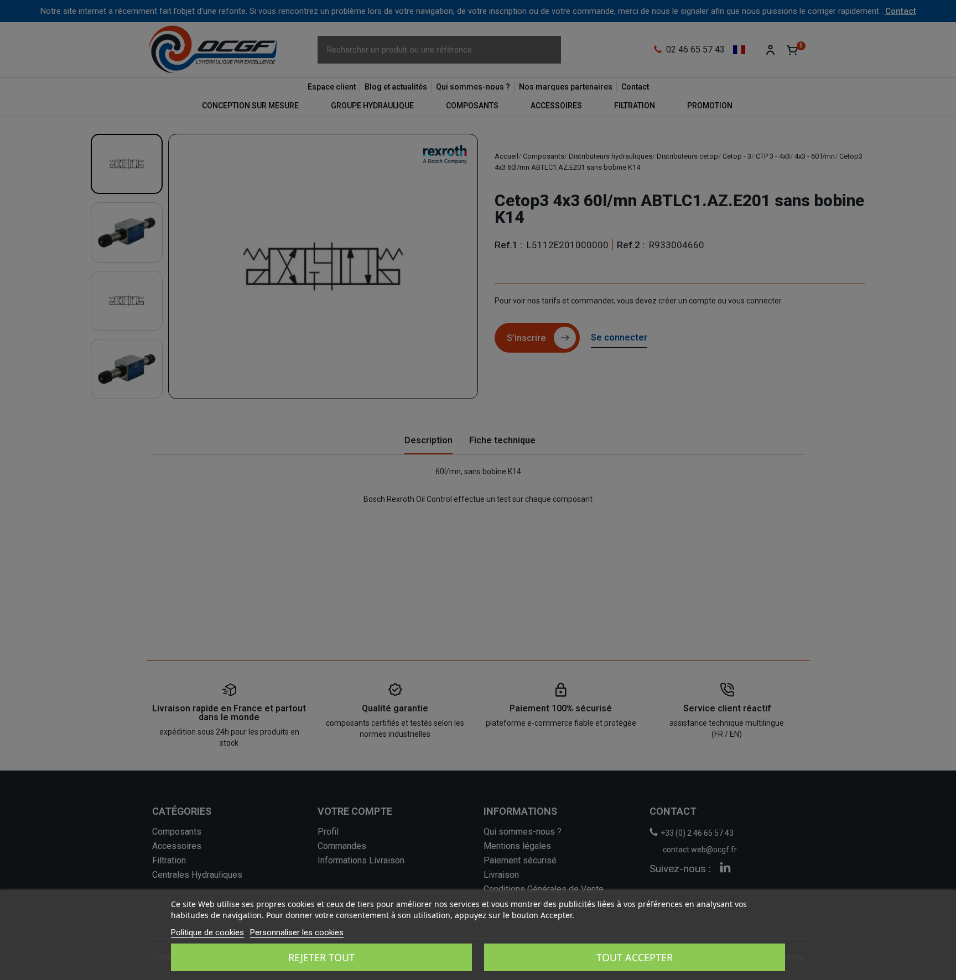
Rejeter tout (321, 957)
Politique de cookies (207, 932)
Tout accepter (634, 957)
